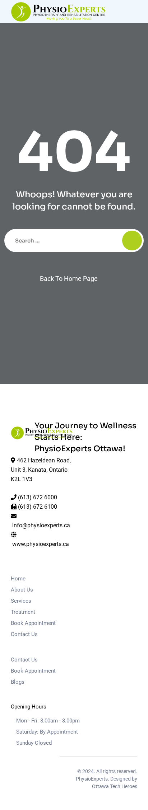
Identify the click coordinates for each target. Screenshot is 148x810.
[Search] (132, 240)
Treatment (23, 612)
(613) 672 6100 (37, 506)
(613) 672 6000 (37, 497)
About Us (22, 590)
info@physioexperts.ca (41, 525)
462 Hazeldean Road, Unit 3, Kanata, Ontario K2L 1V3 (41, 469)
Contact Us (24, 634)
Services (21, 601)
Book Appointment (33, 623)
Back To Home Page (69, 278)
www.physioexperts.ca (40, 544)
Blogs (17, 682)
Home (18, 578)
